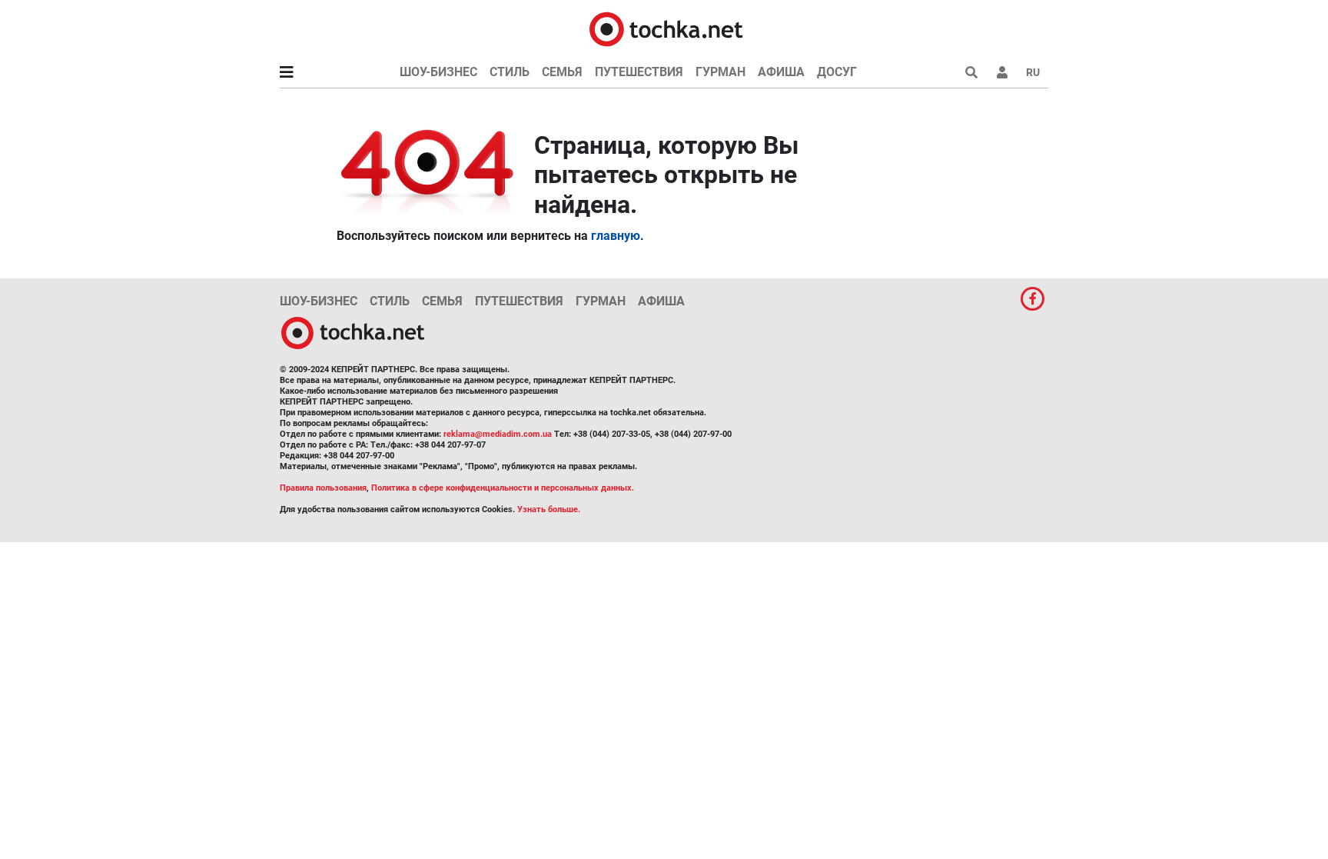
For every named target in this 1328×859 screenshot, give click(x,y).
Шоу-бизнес (438, 72)
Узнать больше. (548, 509)
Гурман (720, 72)
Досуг (837, 72)
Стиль (510, 72)
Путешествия (639, 72)
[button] (1002, 72)
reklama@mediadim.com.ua (497, 434)
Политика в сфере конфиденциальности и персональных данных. (502, 488)
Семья (562, 72)
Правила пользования (323, 488)
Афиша (781, 72)
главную (615, 235)
